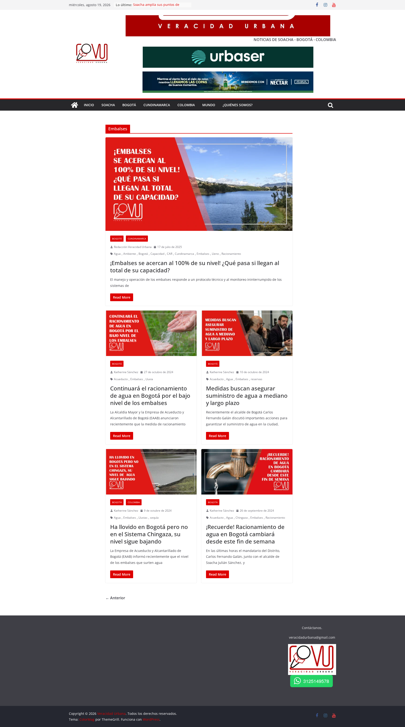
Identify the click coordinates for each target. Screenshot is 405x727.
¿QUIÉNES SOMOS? (237, 105)
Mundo (208, 105)
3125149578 (316, 681)
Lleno (215, 254)
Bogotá (117, 238)
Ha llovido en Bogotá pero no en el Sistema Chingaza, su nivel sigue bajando (149, 534)
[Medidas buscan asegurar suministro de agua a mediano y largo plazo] (246, 333)
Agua (117, 254)
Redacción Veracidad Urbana (133, 247)
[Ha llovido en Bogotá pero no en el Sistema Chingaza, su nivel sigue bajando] (151, 472)
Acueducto (121, 379)
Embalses (203, 254)
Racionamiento (231, 254)
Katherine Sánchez (126, 372)
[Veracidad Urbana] (74, 105)
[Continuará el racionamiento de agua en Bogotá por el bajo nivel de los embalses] (151, 333)
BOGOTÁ (129, 105)
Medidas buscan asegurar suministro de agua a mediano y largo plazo (247, 395)
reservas (256, 379)
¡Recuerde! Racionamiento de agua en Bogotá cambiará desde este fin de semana (245, 534)
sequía (154, 518)
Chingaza (242, 518)
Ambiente (129, 254)
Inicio (89, 105)
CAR (169, 254)
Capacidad (157, 254)
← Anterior (115, 597)
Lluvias (143, 518)
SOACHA (108, 105)
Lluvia (149, 379)
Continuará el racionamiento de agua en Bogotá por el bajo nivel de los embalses (150, 395)
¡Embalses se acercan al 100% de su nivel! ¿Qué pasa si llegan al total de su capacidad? (194, 266)
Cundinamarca (156, 105)
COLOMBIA (186, 105)
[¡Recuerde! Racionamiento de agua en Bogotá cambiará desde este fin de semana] (246, 472)
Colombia (134, 502)
